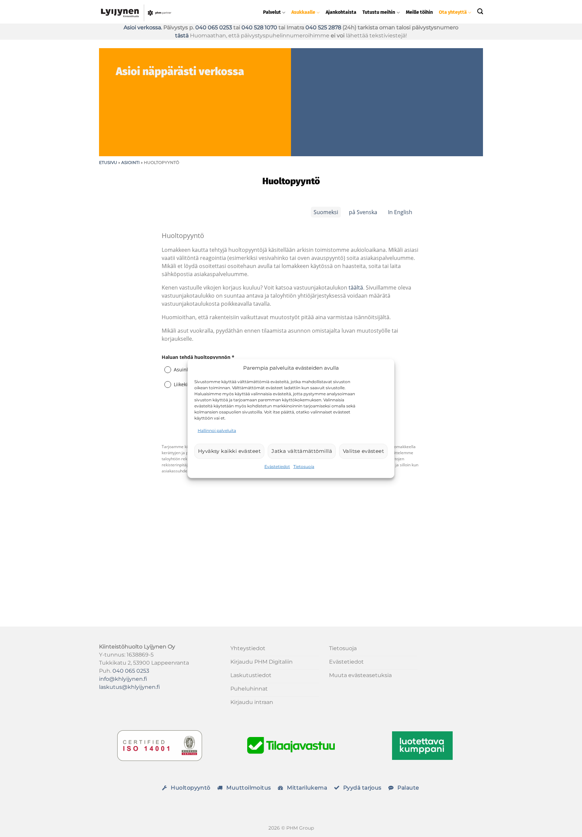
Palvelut (272, 12)
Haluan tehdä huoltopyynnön (198, 357)
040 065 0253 (213, 27)
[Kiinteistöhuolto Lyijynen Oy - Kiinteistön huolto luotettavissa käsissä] (166, 12)
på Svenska (363, 212)
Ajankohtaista (341, 12)
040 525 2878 (323, 27)
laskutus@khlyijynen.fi (129, 687)
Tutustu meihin (378, 12)
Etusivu (108, 162)
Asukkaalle (303, 12)
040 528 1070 (259, 27)
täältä (356, 287)
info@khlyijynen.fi (123, 679)
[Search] (480, 11)
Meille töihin (419, 12)
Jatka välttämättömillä (301, 451)
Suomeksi (326, 212)
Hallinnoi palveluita (217, 430)
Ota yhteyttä (453, 12)
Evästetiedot (277, 466)
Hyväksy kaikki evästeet (229, 451)
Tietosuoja (303, 466)
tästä (182, 35)
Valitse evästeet (363, 451)
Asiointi (130, 162)
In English (400, 212)
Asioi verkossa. (143, 27)
